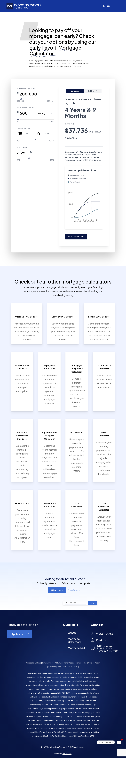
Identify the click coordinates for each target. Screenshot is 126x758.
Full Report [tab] (92, 91)
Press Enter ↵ (74, 590)
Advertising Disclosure (57, 667)
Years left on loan (23, 128)
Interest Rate (22, 147)
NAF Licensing (73, 667)
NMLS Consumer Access (65, 663)
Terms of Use (81, 663)
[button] (118, 6)
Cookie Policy (94, 663)
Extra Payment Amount (25, 108)
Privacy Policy (48, 663)
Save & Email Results (76, 237)
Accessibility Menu (33, 663)
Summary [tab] (75, 91)
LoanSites (67, 753)
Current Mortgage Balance (27, 88)
